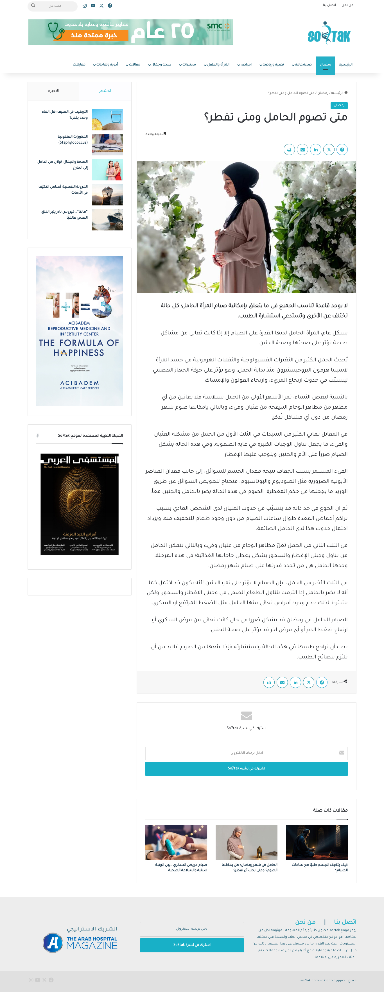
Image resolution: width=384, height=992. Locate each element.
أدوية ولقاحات (107, 65)
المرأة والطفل (218, 65)
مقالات (134, 65)
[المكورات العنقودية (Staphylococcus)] (107, 144)
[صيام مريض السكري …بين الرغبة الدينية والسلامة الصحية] (176, 842)
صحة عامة (303, 65)
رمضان (325, 65)
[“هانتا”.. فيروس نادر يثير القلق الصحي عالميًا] (107, 219)
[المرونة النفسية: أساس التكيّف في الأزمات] (107, 194)
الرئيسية (346, 65)
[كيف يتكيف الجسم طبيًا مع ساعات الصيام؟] (317, 842)
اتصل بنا (329, 5)
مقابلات (79, 65)
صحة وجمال (161, 65)
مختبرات (189, 65)
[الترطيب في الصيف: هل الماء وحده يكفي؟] (107, 119)
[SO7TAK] (329, 34)
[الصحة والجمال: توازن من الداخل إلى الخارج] (107, 169)
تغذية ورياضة (273, 65)
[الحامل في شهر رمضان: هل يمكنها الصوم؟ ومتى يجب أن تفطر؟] (246, 842)
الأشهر (105, 91)
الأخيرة (53, 91)
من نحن (348, 5)
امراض (246, 65)
